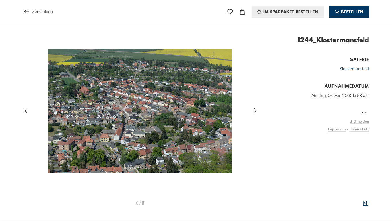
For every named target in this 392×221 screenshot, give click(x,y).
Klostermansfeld (354, 69)
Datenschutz (359, 129)
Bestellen (351, 12)
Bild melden (359, 121)
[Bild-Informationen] (365, 203)
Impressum (337, 129)
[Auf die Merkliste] (229, 12)
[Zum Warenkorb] (242, 12)
